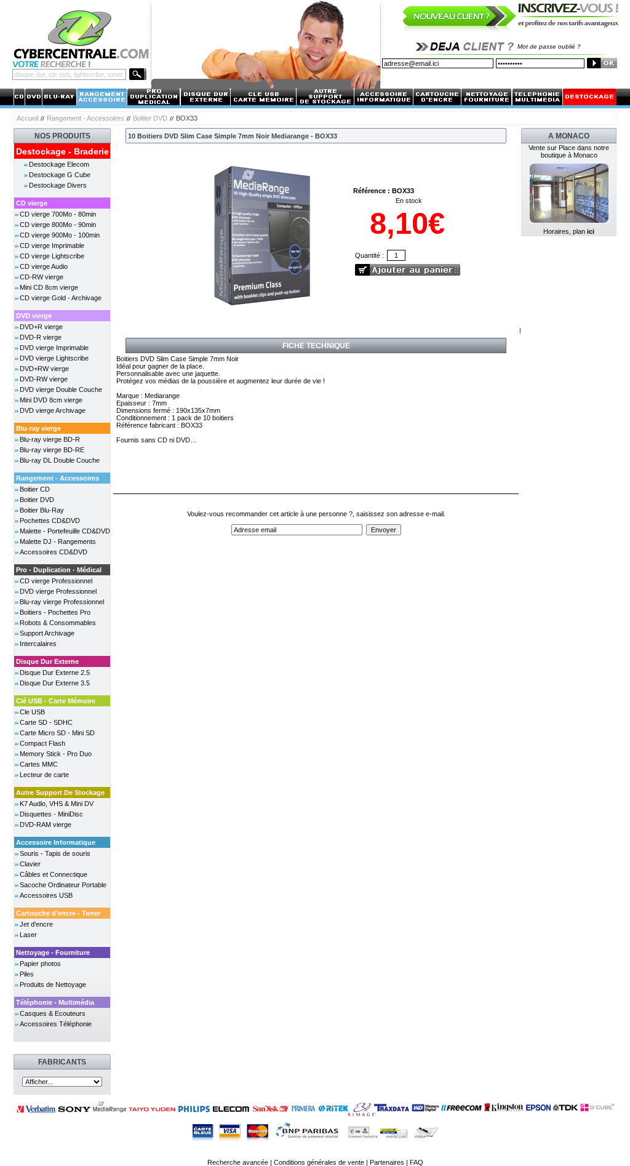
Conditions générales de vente (319, 1162)
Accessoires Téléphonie (56, 1024)
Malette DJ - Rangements (58, 541)
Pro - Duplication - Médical (59, 569)
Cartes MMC (39, 764)
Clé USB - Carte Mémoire (55, 701)
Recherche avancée (237, 1162)
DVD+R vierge (41, 326)
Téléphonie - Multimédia (55, 1002)
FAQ (416, 1162)
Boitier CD (35, 489)
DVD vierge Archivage (53, 410)
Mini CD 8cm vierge (49, 287)
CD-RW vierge (41, 277)
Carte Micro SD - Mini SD (57, 733)
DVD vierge (34, 315)
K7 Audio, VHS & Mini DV (57, 803)
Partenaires (387, 1162)
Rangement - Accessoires (85, 118)
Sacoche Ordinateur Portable (63, 884)
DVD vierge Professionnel (58, 591)
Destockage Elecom (59, 164)
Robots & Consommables (58, 622)
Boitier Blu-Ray (42, 510)
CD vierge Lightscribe (52, 256)
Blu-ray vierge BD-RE (52, 449)
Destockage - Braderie (62, 151)
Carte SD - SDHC (46, 722)
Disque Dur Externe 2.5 (55, 672)
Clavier (30, 864)
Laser (28, 934)
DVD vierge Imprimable (54, 347)
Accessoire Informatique (55, 842)
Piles (27, 974)
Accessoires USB (46, 895)
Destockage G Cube (59, 174)
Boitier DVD (150, 118)
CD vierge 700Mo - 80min (58, 214)
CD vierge (31, 203)
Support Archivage (47, 633)
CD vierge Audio (44, 266)
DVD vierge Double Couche (61, 389)
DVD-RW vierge (44, 379)
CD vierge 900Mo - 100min (60, 235)
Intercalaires (38, 643)
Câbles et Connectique (53, 874)
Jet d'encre (36, 924)
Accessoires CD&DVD (53, 552)
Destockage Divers (58, 185)
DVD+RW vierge (44, 368)
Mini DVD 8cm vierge (51, 400)
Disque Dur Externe (47, 661)
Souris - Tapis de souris (55, 853)
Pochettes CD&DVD (50, 520)
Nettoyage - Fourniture (53, 952)
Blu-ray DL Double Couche (60, 460)
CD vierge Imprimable (52, 245)
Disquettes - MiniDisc (51, 814)
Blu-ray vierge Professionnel (62, 601)
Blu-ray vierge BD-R (50, 439)
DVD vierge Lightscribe (54, 358)
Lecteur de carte (44, 774)
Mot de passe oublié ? (549, 46)
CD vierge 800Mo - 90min (58, 224)
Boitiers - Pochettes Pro (55, 612)
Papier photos (40, 963)
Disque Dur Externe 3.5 (55, 683)
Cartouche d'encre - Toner (58, 913)
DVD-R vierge (41, 337)
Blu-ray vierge (38, 428)
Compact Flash (42, 743)
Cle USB (32, 712)
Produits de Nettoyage (53, 984)
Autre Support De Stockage (60, 792)
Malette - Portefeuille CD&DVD (65, 531)
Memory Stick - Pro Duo (56, 753)
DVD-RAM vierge (45, 824)
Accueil (27, 118)
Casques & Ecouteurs (53, 1013)
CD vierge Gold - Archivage (61, 297)
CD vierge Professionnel (56, 581)
